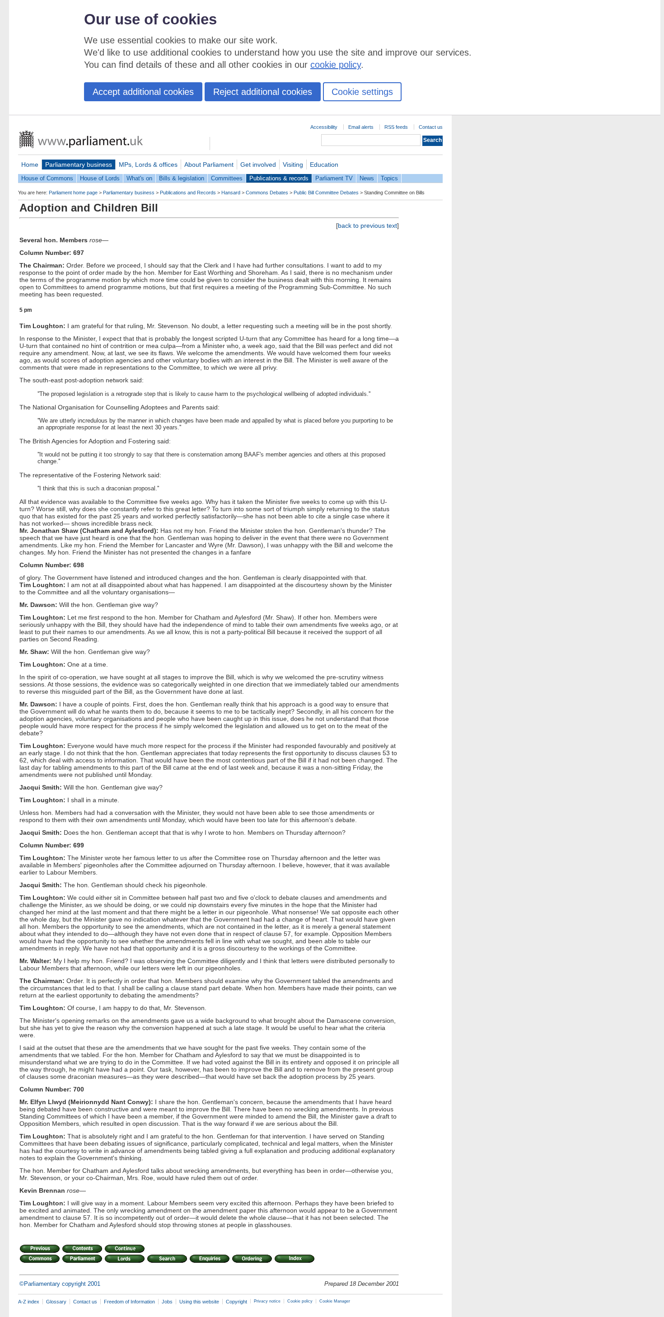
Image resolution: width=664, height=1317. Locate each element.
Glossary (56, 1301)
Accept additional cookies (143, 92)
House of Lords (100, 178)
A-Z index (28, 1301)
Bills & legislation (181, 178)
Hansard (230, 192)
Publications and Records (188, 192)
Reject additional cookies (262, 92)
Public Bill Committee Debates (326, 192)
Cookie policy (300, 1301)
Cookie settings (362, 92)
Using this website (199, 1301)
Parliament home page (73, 192)
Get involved (258, 164)
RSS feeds (396, 127)
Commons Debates (267, 192)
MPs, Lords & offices (148, 164)
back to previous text (367, 225)
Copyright (236, 1301)
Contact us (431, 127)
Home (29, 164)
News (367, 178)
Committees (227, 178)
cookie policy (335, 65)
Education (324, 164)
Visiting (293, 164)
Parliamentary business (78, 164)
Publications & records (279, 178)
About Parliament (209, 164)
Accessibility (323, 127)
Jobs (167, 1301)
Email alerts (361, 127)
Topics (389, 178)
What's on (139, 178)
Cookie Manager (334, 1301)
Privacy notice (267, 1301)
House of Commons (47, 178)
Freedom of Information (129, 1301)
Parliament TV (334, 178)
